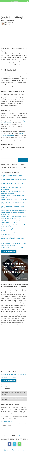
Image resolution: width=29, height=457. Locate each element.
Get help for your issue (9, 251)
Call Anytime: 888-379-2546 (8, 421)
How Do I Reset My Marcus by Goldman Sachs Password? (12, 196)
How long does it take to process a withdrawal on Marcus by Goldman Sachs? (13, 244)
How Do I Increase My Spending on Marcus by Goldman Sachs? (12, 213)
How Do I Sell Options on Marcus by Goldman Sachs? (12, 207)
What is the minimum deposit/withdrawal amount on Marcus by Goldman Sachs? (14, 221)
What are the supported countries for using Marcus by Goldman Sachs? (14, 225)
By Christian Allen (9, 22)
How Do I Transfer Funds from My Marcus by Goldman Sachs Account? (12, 192)
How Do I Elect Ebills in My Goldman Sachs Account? (14, 241)
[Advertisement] (14, 36)
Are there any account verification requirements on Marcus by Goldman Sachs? (14, 233)
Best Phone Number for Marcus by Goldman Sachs (14, 374)
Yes (17, 436)
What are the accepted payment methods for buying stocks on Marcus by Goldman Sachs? (12, 237)
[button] (27, 1)
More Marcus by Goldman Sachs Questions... (12, 247)
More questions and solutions (9, 377)
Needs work (22, 436)
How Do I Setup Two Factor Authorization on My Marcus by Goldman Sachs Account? (13, 217)
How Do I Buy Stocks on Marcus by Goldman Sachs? (14, 199)
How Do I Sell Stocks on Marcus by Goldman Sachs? (14, 210)
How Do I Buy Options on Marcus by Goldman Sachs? (12, 202)
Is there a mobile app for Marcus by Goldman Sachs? (12, 229)
